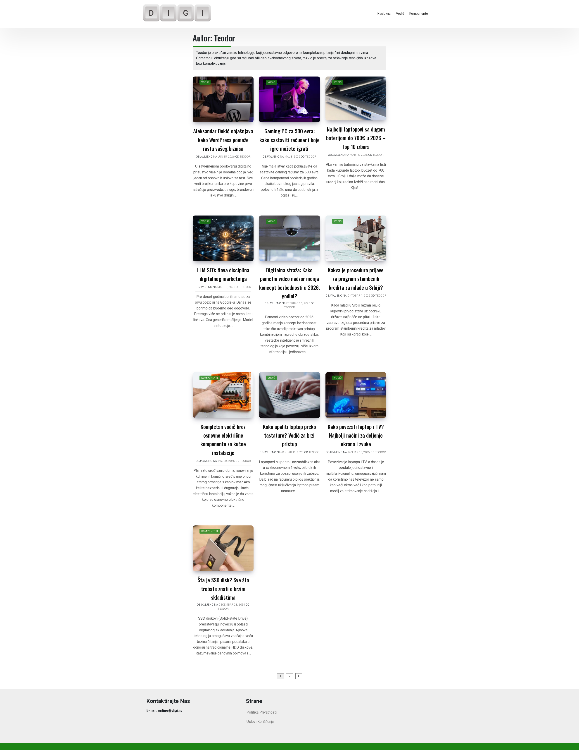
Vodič (400, 13)
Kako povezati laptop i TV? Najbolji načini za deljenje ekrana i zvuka (356, 435)
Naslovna (384, 13)
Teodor (245, 156)
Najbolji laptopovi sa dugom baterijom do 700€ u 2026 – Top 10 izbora (356, 138)
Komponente (418, 13)
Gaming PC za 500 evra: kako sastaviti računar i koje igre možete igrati (289, 139)
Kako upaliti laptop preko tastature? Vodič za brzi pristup (289, 435)
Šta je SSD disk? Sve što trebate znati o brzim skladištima (223, 588)
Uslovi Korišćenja (260, 721)
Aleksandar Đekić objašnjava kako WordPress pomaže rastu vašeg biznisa (223, 139)
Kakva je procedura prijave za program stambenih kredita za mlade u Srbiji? (356, 278)
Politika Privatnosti (262, 712)
